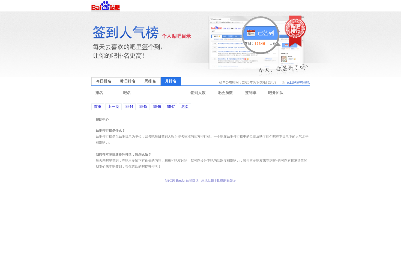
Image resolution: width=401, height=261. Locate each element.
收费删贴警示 (226, 180)
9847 (171, 107)
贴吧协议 (192, 180)
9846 (157, 107)
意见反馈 (207, 180)
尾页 (185, 107)
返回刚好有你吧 (298, 82)
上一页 (113, 107)
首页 (97, 107)
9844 (129, 107)
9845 (143, 107)
